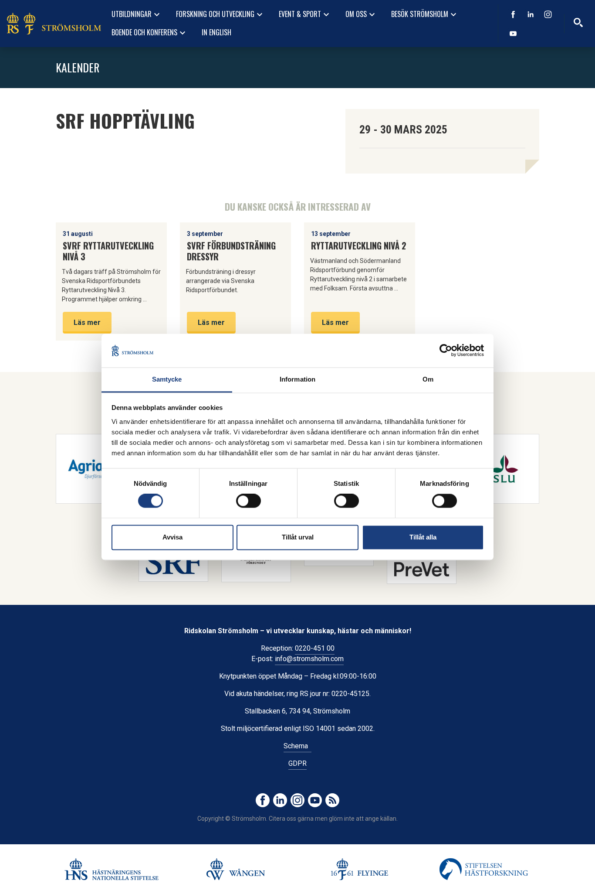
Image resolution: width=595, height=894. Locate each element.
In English (216, 32)
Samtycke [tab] (167, 379)
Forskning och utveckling (220, 14)
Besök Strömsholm (425, 14)
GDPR (297, 763)
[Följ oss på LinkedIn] (531, 14)
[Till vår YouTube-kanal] (513, 34)
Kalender (77, 67)
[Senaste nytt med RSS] (332, 800)
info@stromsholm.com (309, 659)
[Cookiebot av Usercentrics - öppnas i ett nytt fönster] (446, 350)
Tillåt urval (298, 537)
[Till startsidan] (54, 23)
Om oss (361, 14)
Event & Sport (305, 14)
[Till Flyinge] (359, 869)
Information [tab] (297, 379)
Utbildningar (137, 14)
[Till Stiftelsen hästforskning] (111, 869)
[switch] (248, 501)
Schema (297, 746)
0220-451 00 (315, 648)
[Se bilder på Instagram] (548, 14)
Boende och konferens (150, 32)
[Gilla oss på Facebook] (513, 14)
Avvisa (172, 537)
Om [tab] (428, 379)
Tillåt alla (422, 537)
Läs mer (87, 322)
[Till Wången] (235, 869)
